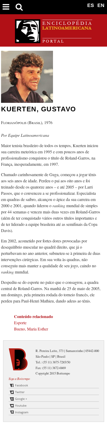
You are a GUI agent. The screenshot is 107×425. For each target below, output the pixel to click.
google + (21, 399)
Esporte (20, 322)
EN (100, 5)
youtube (20, 405)
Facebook (21, 385)
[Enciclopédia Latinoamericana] (53, 41)
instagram (21, 412)
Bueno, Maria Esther (31, 329)
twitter (19, 392)
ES (90, 5)
